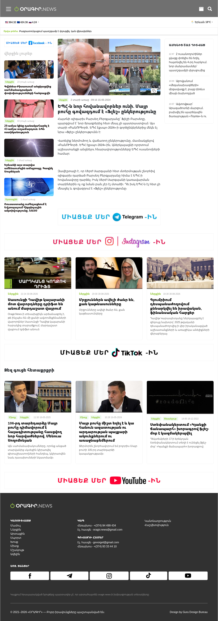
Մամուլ (15, 525)
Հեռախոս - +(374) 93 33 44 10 (97, 546)
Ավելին (15, 554)
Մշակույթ (17, 550)
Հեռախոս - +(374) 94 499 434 (96, 525)
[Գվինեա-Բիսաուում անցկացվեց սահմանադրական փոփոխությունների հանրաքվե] (29, 69)
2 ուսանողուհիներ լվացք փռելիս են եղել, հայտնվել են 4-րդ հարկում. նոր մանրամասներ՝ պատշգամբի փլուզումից (188, 62)
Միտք (14, 545)
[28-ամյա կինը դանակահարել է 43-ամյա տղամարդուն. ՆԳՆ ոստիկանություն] (29, 108)
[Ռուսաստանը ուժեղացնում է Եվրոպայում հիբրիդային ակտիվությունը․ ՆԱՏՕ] (29, 186)
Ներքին (9, 81)
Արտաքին (11, 199)
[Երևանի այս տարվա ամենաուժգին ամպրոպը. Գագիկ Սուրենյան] (29, 147)
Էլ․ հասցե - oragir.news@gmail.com (99, 529)
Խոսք (14, 541)
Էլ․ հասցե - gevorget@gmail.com (98, 542)
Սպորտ (15, 537)
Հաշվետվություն (157, 525)
